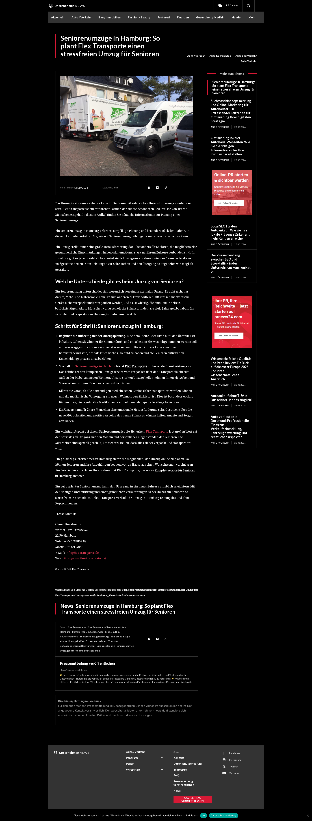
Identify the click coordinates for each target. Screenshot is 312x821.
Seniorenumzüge (120, 636)
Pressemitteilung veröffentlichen (87, 663)
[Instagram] (224, 760)
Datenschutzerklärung (224, 815)
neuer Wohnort (69, 636)
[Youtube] (224, 773)
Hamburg (65, 631)
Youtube (234, 773)
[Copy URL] (165, 187)
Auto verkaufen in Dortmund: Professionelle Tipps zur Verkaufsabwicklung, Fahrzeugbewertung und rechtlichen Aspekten (230, 427)
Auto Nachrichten (220, 55)
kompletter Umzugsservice (87, 631)
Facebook (234, 753)
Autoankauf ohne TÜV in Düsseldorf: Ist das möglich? (231, 398)
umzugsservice (125, 645)
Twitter (233, 766)
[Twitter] (224, 767)
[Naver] (149, 187)
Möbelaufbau (112, 631)
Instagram (235, 759)
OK (203, 815)
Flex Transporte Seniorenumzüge (107, 627)
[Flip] (157, 187)
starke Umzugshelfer (72, 641)
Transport (114, 641)
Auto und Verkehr (246, 55)
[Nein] (307, 815)
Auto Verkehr (248, 61)
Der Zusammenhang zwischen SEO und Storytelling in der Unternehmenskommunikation (231, 263)
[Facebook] (224, 753)
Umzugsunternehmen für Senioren (80, 650)
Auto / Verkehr (196, 55)
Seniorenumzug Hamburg (94, 636)
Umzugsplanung (105, 645)
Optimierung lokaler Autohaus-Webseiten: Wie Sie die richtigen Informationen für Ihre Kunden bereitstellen (230, 146)
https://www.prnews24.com (73, 670)
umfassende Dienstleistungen (77, 645)
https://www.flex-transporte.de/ (84, 558)
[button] (248, 6)
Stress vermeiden (96, 641)
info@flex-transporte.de (82, 553)
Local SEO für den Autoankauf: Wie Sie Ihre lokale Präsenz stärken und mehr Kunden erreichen (230, 232)
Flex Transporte (77, 627)
